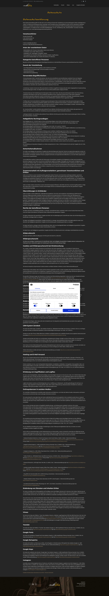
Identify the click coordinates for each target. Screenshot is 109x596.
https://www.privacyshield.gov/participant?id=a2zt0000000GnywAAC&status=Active (48, 441)
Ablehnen (38, 310)
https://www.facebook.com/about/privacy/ (32, 439)
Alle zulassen (70, 310)
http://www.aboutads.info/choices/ (58, 277)
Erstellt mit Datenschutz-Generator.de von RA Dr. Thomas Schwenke (38, 572)
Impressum (83, 582)
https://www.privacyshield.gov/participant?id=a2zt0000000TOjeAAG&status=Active (47, 335)
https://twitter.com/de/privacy (77, 456)
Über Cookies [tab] (71, 288)
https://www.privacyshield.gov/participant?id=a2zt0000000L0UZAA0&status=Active (44, 470)
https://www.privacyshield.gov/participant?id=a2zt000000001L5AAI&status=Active (41, 447)
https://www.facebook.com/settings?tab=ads (56, 439)
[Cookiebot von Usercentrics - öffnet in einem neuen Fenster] (74, 285)
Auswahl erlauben (54, 310)
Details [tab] (54, 288)
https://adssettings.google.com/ (30, 521)
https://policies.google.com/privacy (30, 446)
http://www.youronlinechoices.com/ (30, 279)
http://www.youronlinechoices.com (75, 439)
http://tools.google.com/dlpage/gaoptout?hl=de (33, 520)
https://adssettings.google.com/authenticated (53, 446)
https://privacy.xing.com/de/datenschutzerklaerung (34, 475)
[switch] (48, 306)
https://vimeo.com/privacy (49, 516)
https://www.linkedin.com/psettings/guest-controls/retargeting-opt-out (45, 469)
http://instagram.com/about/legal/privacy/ (32, 452)
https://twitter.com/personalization (34, 457)
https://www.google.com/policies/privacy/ (42, 529)
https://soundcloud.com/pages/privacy (31, 485)
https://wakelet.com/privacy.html (30, 480)
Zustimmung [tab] (37, 288)
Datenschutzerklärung (81, 583)
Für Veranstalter (82, 584)
